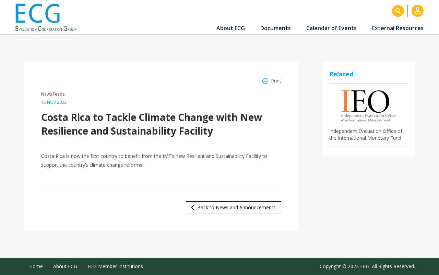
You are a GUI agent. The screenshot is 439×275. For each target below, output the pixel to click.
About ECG (230, 28)
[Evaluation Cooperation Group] (48, 17)
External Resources (398, 28)
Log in (418, 11)
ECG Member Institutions (115, 266)
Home (36, 266)
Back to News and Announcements (236, 207)
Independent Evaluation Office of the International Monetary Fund (365, 134)
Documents (275, 28)
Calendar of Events (331, 28)
